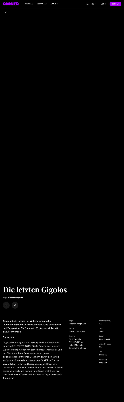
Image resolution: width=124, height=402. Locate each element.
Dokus (71, 331)
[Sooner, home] (11, 4)
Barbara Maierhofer (77, 348)
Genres (54, 4)
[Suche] (87, 4)
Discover (28, 4)
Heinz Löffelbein (76, 345)
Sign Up (115, 4)
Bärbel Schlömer (76, 342)
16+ (100, 347)
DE (93, 4)
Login (103, 4)
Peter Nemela (75, 339)
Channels (42, 4)
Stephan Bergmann (15, 297)
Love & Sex (80, 331)
